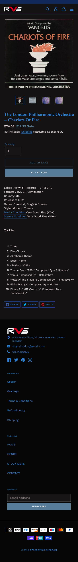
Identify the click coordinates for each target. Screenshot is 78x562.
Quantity (10, 144)
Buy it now (39, 172)
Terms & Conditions (20, 401)
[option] (19, 100)
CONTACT (13, 473)
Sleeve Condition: (15, 216)
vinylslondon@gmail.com (28, 346)
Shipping (26, 131)
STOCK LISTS (16, 463)
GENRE (12, 454)
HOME (11, 444)
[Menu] (72, 9)
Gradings (13, 391)
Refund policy (16, 410)
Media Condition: (15, 212)
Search (11, 381)
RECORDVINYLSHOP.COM (43, 550)
